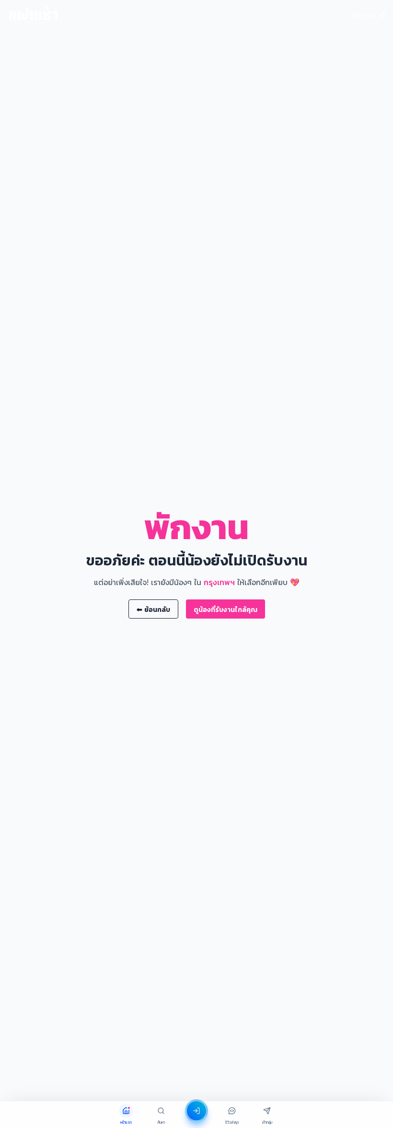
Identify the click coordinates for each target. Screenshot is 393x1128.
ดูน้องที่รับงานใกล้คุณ (225, 609)
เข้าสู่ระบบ (363, 15)
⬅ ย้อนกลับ (153, 609)
